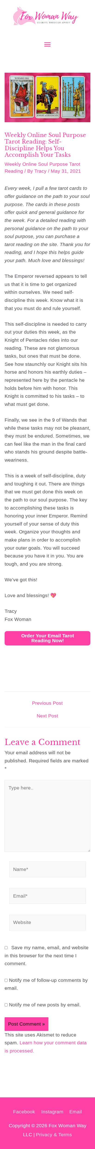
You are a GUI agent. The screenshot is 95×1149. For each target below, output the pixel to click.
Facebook (24, 1111)
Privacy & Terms (54, 1134)
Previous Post (47, 703)
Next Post (47, 716)
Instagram (52, 1111)
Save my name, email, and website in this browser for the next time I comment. (47, 955)
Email (75, 1111)
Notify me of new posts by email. (45, 1004)
